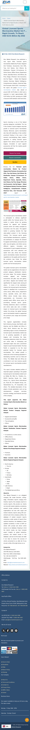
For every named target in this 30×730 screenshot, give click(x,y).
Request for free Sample (15, 16)
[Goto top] (27, 720)
